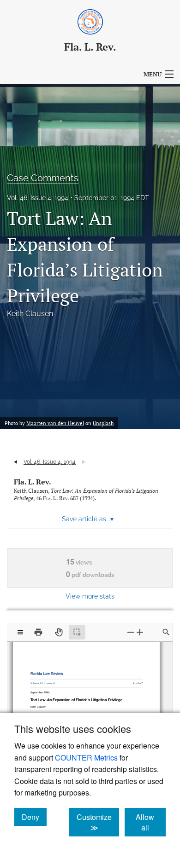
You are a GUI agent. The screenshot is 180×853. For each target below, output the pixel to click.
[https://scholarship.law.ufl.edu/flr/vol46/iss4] (51, 681)
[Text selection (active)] (77, 632)
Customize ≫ (98, 822)
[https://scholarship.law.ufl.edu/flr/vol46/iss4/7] (135, 681)
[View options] (20, 632)
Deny (34, 816)
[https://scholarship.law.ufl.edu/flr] (48, 671)
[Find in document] (166, 632)
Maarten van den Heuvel (55, 423)
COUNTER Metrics (86, 757)
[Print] (38, 632)
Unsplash (103, 423)
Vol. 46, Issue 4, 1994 (37, 198)
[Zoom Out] (130, 632)
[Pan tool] (58, 632)
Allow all (151, 822)
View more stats (90, 596)
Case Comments (42, 178)
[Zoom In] (139, 632)
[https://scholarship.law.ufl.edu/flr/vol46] (39, 681)
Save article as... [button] (88, 519)
